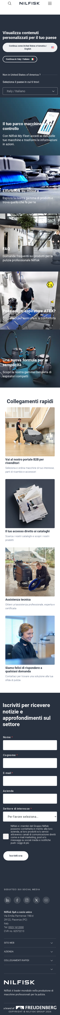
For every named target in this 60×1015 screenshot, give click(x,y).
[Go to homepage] (29, 3)
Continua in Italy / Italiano (18, 59)
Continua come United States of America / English (28, 47)
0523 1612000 (16, 927)
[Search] (10, 3)
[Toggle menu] (49, 3)
